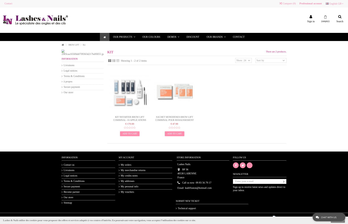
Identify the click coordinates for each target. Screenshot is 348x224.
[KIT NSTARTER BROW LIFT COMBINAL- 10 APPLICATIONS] (129, 92)
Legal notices (70, 70)
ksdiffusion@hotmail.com (198, 188)
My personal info (129, 186)
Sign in (311, 21)
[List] (113, 61)
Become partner (72, 192)
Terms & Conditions (74, 76)
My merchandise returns (133, 170)
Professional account (310, 3)
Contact (8, 3)
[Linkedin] (249, 165)
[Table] (117, 61)
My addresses (127, 181)
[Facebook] (236, 165)
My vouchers (127, 192)
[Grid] (109, 61)
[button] (124, 37)
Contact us (69, 164)
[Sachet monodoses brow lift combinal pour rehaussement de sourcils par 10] (174, 92)
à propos (68, 81)
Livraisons (69, 65)
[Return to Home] (63, 45)
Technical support (187, 208)
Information (70, 58)
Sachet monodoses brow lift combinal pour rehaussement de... (174, 120)
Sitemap (68, 202)
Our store (68, 92)
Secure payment (72, 87)
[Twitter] (243, 165)
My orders (126, 164)
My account (126, 157)
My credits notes (129, 175)
